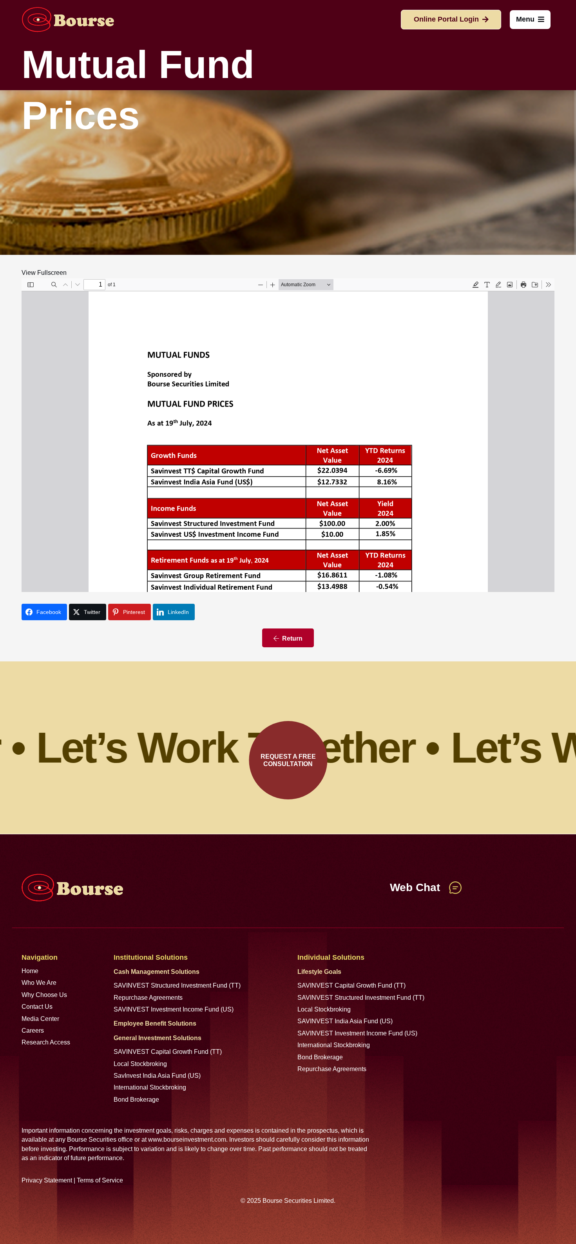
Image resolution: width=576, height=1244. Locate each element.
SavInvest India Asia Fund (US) (157, 1075)
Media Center (40, 1018)
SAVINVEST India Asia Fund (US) (345, 1021)
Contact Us (37, 1006)
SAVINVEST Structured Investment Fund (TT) (177, 985)
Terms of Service (100, 1180)
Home (30, 971)
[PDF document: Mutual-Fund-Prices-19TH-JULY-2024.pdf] (288, 435)
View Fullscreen (44, 272)
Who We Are (39, 982)
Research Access (46, 1042)
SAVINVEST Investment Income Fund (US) (174, 1009)
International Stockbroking (150, 1087)
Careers (33, 1030)
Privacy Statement (47, 1180)
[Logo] (68, 19)
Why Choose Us (44, 995)
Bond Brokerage (136, 1099)
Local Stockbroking (140, 1064)
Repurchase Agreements (148, 997)
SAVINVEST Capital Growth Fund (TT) (168, 1051)
